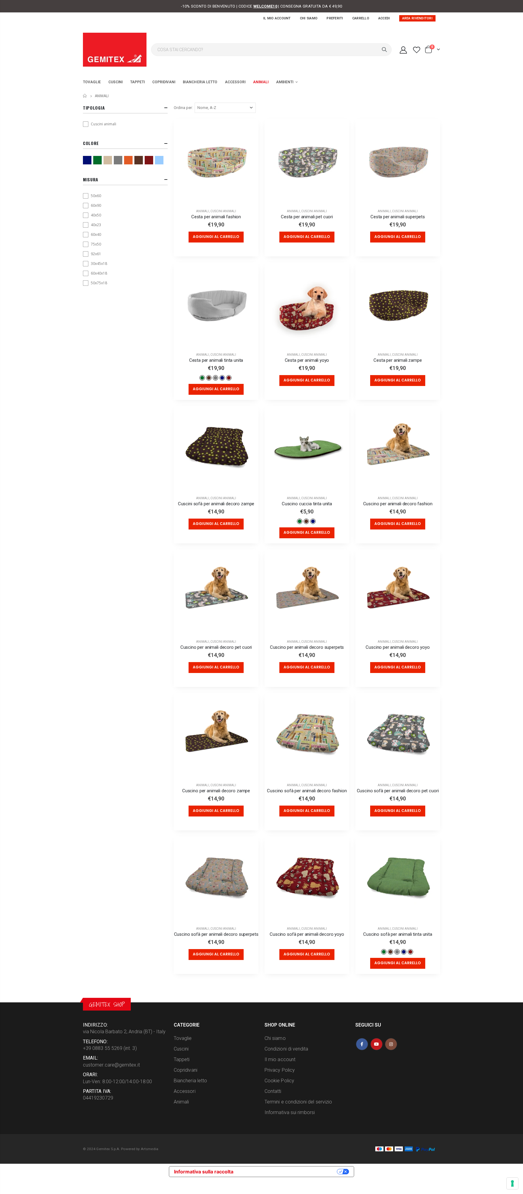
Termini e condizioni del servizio (298, 1102)
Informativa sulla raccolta (203, 1172)
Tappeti (181, 1059)
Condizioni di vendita (286, 1049)
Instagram (391, 1044)
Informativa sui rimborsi (290, 1112)
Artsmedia (149, 1149)
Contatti (273, 1091)
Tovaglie (183, 1038)
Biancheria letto (190, 1081)
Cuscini (181, 1049)
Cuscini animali (223, 211)
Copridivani (185, 1070)
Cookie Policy (279, 1081)
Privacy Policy (280, 1070)
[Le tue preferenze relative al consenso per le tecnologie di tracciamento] (512, 1183)
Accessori (185, 1091)
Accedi (384, 18)
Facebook (362, 1044)
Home (85, 96)
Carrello (360, 18)
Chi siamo (308, 18)
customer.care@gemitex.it (111, 1065)
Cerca (384, 50)
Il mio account (277, 18)
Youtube (376, 1044)
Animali (202, 211)
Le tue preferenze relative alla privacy (288, 1172)
